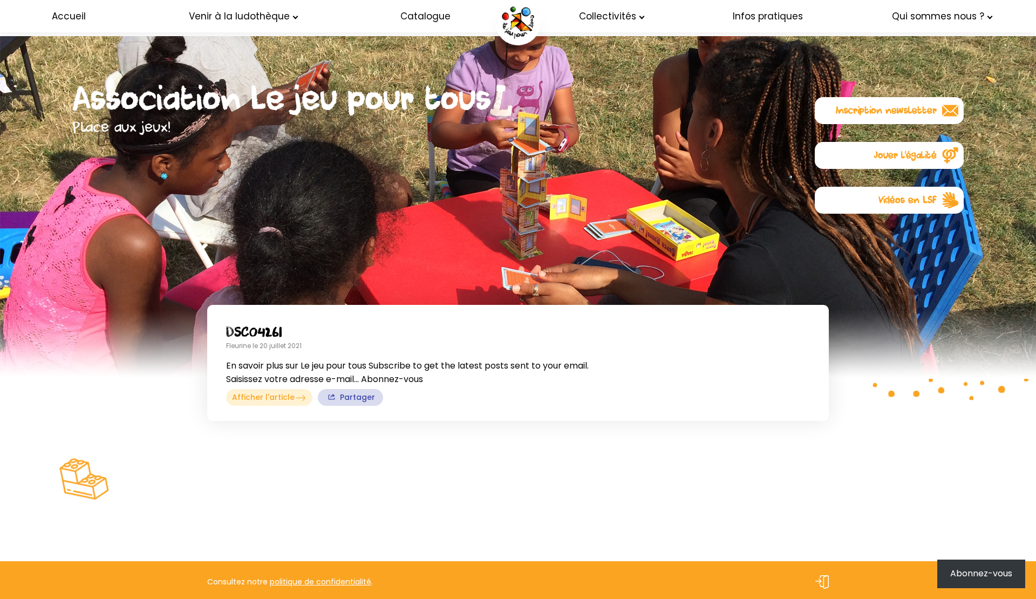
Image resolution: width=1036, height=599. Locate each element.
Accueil (69, 16)
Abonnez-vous (981, 573)
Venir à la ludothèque (239, 16)
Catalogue (425, 16)
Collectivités (607, 16)
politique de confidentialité (320, 581)
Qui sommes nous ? (938, 16)
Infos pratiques (768, 16)
